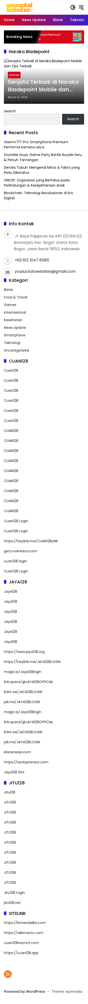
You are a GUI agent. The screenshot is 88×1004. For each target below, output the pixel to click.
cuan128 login (15, 561)
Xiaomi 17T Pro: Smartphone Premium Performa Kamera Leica (36, 145)
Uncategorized (16, 350)
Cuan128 (11, 370)
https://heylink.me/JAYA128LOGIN (32, 661)
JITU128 (10, 802)
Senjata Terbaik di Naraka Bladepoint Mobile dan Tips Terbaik (43, 86)
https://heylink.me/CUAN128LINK (31, 541)
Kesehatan (13, 320)
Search (10, 111)
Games (14, 75)
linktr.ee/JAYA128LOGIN (23, 691)
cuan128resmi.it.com (21, 942)
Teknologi (12, 342)
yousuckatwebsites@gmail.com (45, 271)
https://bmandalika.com (25, 922)
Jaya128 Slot (14, 772)
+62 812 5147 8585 (32, 260)
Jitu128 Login (14, 892)
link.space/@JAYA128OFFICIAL (28, 681)
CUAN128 (11, 430)
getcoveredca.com (20, 551)
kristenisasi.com (17, 752)
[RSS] (8, 974)
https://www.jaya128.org (24, 651)
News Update (15, 327)
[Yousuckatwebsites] (20, 7)
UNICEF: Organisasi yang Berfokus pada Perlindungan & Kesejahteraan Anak (37, 183)
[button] (73, 7)
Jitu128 (9, 792)
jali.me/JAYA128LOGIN (22, 701)
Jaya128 (10, 591)
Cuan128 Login (16, 521)
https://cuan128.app (21, 952)
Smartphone (14, 335)
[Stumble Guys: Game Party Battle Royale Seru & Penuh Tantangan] (70, 37)
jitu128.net (12, 902)
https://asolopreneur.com (26, 762)
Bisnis (8, 289)
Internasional (15, 312)
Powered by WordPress (24, 991)
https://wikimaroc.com (23, 932)
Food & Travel (15, 297)
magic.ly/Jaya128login (22, 671)
